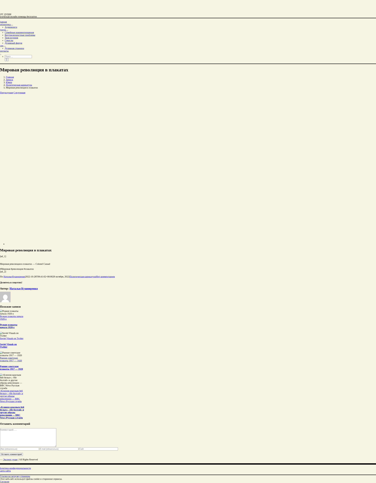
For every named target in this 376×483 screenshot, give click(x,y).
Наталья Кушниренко (14, 276)
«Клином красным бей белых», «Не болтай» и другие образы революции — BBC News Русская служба (11, 396)
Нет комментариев (105, 276)
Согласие (4, 481)
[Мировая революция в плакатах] (57, 244)
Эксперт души (10, 459)
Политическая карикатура (83, 276)
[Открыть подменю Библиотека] (12, 25)
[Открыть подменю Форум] (7, 30)
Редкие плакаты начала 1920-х (8, 326)
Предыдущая (6, 92)
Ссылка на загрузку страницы (15, 476)
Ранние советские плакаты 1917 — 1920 (11, 359)
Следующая (19, 92)
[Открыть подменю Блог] (5, 46)
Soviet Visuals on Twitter (11, 338)
